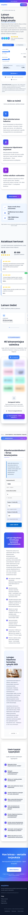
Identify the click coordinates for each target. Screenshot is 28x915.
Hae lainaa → (14, 73)
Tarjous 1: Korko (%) (12, 502)
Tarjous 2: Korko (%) (12, 512)
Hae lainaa (23, 4)
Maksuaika (5, 57)
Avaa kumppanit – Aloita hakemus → (14, 416)
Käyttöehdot (4, 903)
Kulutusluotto (9, 44)
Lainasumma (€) (10, 480)
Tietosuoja (3, 901)
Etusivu (2, 434)
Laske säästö (14, 524)
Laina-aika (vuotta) (11, 490)
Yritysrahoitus (20, 44)
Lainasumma (5, 49)
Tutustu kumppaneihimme (15, 411)
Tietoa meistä (4, 899)
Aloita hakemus (13, 196)
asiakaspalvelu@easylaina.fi (12, 892)
